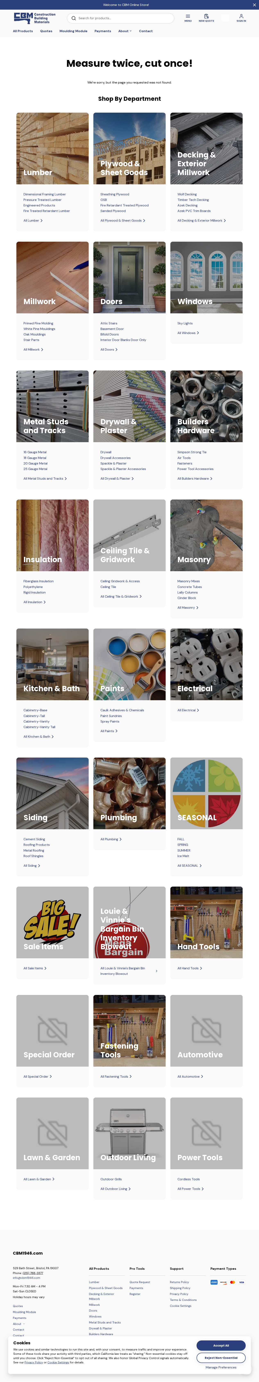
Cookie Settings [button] (58, 1362)
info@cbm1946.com (26, 1278)
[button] (183, 1306)
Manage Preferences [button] (221, 1367)
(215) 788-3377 (33, 1273)
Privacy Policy (34, 1362)
